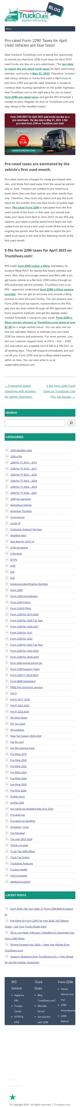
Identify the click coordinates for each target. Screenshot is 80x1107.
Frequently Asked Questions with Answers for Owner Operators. (20, 391)
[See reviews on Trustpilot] (23, 1100)
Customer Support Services (26, 529)
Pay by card (17, 742)
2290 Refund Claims (65, 1021)
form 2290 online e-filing (34, 265)
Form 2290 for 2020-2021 (24, 626)
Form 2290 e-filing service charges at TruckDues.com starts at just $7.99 (40, 322)
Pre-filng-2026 (18, 790)
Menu (9, 28)
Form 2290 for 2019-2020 (24, 614)
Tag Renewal (17, 833)
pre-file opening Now (22, 748)
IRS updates (17, 730)
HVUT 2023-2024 (19, 711)
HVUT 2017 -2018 (20, 699)
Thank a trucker (19, 845)
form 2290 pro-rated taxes (22, 97)
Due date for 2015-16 (22, 541)
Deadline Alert (18, 535)
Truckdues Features (21, 863)
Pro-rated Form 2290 (25, 207)
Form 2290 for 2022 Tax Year (26, 644)
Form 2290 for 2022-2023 (24, 651)
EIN (12, 572)
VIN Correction (18, 875)
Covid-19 (15, 523)
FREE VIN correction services (26, 687)
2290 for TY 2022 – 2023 (23, 474)
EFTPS (13, 559)
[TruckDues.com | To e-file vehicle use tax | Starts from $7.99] (34, 12)
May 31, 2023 (41, 73)
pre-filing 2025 (18, 784)
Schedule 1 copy (19, 827)
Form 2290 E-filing (20, 608)
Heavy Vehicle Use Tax (67, 994)
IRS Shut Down (18, 717)
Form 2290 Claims (20, 602)
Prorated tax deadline (22, 821)
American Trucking (21, 511)
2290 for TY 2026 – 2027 (23, 493)
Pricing (41, 1027)
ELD (12, 578)
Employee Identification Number (29, 584)
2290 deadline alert (21, 450)
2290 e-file (16, 456)
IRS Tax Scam (17, 723)
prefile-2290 (17, 802)
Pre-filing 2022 (18, 766)
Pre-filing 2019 (18, 754)
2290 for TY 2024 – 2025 (23, 487)
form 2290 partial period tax (26, 663)
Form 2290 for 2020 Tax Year (26, 620)
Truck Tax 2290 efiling (22, 851)
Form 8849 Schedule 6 (23, 681)
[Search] (71, 423)
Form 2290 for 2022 (21, 638)
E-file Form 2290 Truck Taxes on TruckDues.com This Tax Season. (59, 391)
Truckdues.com (62, 1104)
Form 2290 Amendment (24, 596)
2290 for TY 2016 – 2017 (23, 468)
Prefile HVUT (17, 796)
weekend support (20, 881)
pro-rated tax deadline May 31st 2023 (31, 809)
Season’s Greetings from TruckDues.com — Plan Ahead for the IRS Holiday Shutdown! (39, 959)
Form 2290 (16, 590)
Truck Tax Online (20, 857)
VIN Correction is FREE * (43, 1060)
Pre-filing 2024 (18, 778)
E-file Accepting (19, 547)
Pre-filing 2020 (18, 760)
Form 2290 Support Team (25, 669)
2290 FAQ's (20, 1065)
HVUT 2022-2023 (19, 705)
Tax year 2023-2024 (21, 839)
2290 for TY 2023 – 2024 (23, 480)
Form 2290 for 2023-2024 (24, 657)
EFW (12, 566)
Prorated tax (17, 815)
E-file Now (16, 553)
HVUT (13, 693)
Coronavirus (17, 517)
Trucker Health (18, 869)
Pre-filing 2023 (18, 772)
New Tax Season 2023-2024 (25, 736)
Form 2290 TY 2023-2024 (24, 675)
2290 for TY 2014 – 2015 (23, 462)
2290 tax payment (20, 499)
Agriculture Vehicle (21, 505)
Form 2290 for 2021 (21, 632)
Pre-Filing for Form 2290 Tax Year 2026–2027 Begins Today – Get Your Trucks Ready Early (37, 923)
